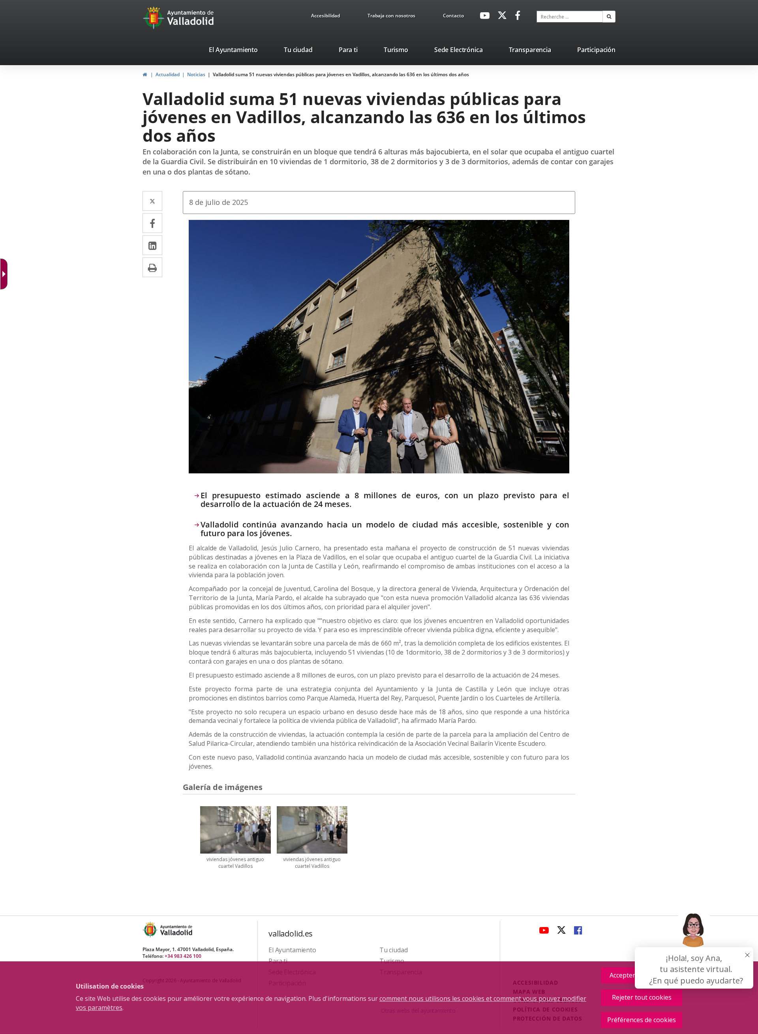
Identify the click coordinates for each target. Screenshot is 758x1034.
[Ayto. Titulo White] (191, 18)
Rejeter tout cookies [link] (642, 997)
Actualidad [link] (168, 74)
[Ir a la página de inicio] (155, 18)
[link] (325, 17)
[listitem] (233, 51)
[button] (608, 17)
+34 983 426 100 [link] (183, 956)
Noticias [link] (196, 74)
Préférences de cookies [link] (641, 1019)
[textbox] (570, 17)
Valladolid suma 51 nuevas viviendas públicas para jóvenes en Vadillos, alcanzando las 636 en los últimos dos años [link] (341, 74)
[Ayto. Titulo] (175, 929)
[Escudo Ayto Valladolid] (151, 929)
